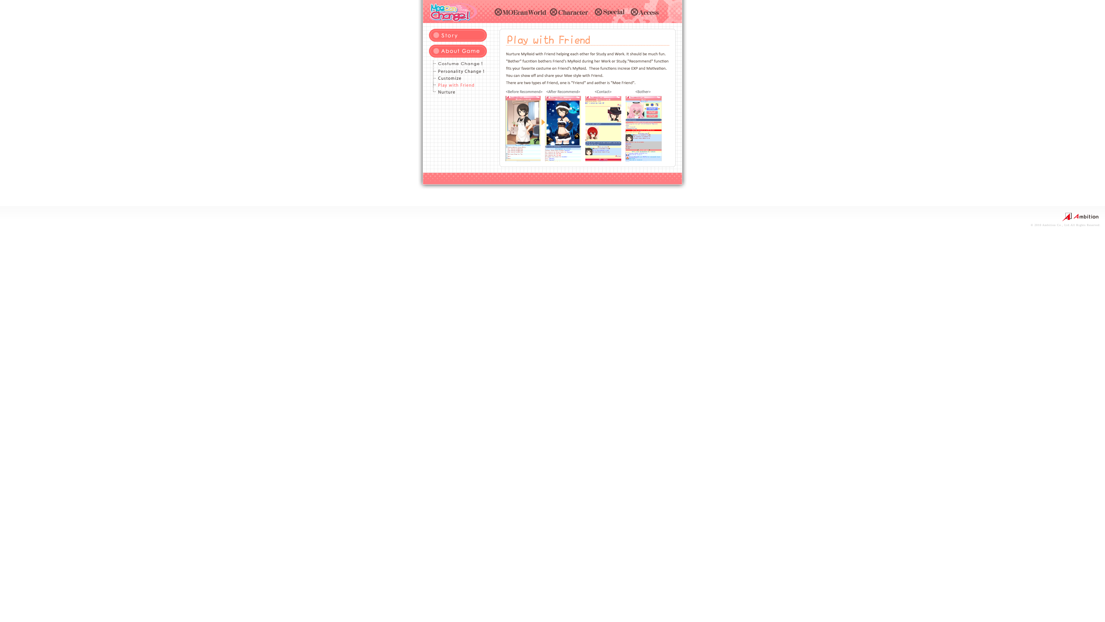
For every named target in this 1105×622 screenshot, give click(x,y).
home (453, 11)
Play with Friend (458, 84)
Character (571, 12)
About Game (458, 51)
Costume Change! (458, 63)
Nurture (458, 91)
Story (458, 35)
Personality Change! (458, 70)
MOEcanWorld (520, 12)
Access (646, 12)
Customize (458, 77)
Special (611, 12)
